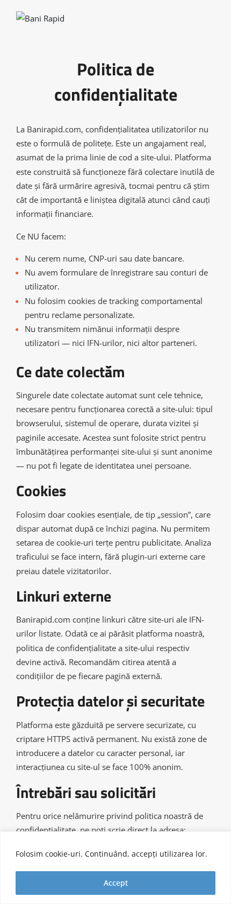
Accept (116, 883)
